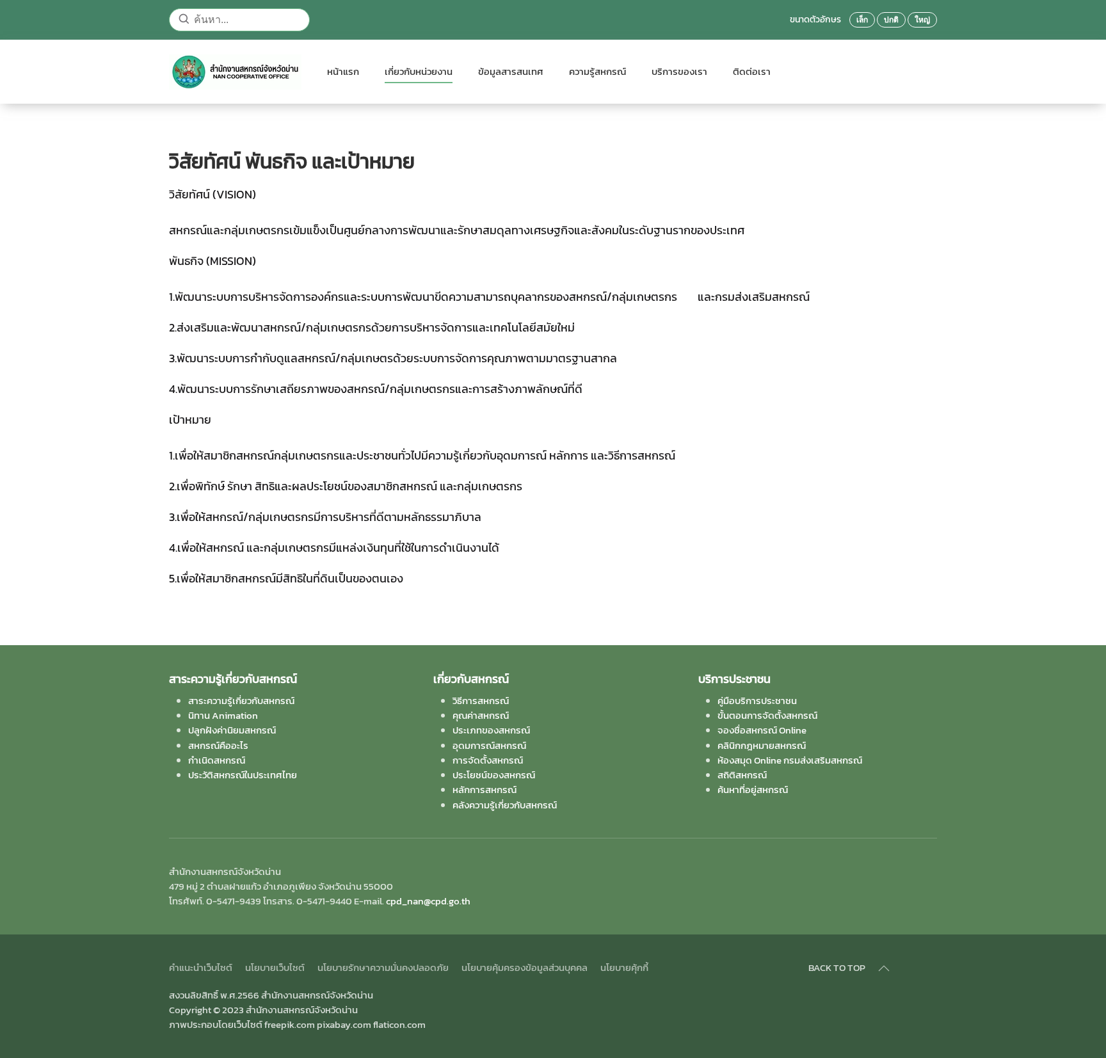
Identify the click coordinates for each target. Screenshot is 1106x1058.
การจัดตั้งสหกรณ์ (488, 760)
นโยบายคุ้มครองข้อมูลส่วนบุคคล (524, 967)
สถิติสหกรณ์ (742, 774)
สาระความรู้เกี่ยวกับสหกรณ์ (241, 700)
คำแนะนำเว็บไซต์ (200, 967)
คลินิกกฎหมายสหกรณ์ (761, 745)
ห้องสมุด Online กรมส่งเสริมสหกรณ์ (789, 760)
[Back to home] (235, 71)
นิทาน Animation (223, 715)
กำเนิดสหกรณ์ (216, 760)
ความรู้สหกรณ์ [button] (597, 71)
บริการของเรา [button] (679, 71)
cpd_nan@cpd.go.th (428, 901)
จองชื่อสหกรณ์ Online (761, 730)
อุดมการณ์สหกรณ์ (489, 745)
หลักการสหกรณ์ (485, 789)
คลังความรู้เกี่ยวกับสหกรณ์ (505, 805)
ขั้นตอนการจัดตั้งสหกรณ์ (767, 715)
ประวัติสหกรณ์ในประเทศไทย (242, 774)
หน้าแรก (343, 71)
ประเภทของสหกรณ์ (491, 730)
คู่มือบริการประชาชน (757, 700)
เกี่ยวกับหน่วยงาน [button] (419, 71)
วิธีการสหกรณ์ (481, 700)
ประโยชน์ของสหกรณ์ (494, 774)
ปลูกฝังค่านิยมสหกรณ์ (232, 730)
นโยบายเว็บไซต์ (275, 967)
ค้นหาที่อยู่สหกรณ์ (752, 789)
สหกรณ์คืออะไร (218, 745)
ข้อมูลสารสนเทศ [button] (510, 71)
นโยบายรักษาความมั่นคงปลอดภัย (383, 967)
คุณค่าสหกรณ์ (481, 715)
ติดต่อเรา (752, 71)
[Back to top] (884, 968)
